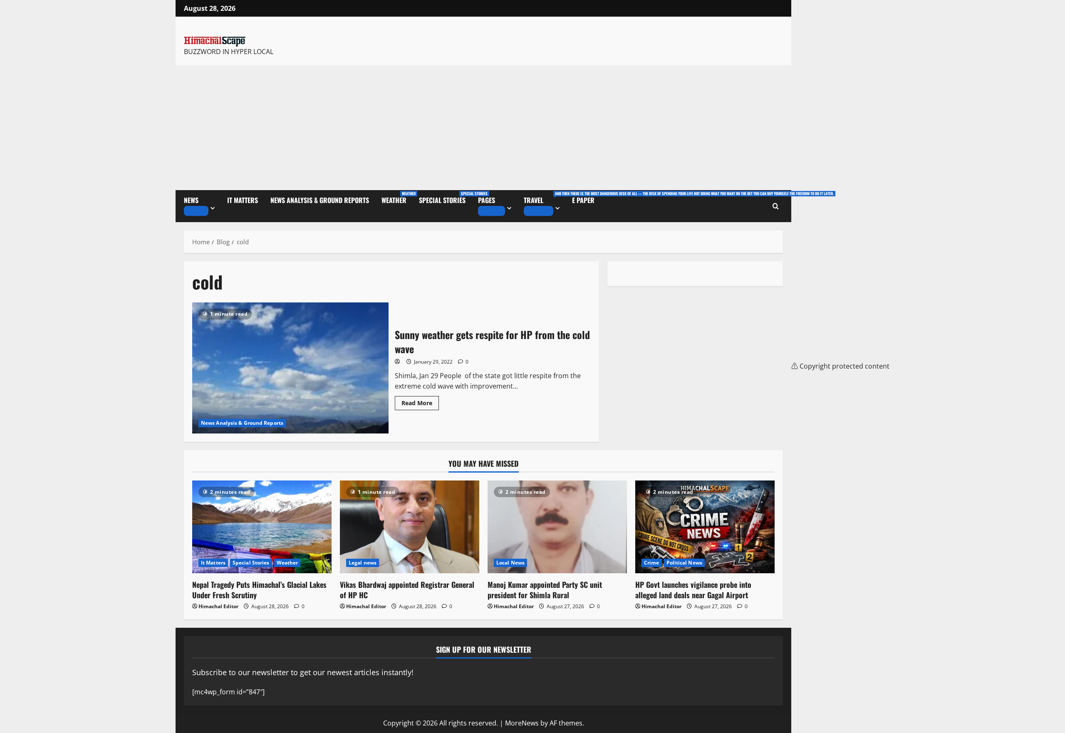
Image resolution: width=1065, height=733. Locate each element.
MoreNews (522, 723)
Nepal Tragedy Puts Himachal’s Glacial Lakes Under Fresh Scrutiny (259, 589)
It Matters (242, 200)
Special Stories (445, 198)
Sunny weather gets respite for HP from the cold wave (290, 367)
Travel (545, 198)
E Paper (583, 200)
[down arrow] (196, 211)
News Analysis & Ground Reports (319, 200)
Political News (684, 562)
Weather (397, 198)
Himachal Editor (218, 606)
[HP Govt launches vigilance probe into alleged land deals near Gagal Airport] (705, 526)
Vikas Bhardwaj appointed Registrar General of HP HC (407, 589)
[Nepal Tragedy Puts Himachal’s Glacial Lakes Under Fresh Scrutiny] (262, 526)
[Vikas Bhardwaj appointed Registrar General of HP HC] (409, 526)
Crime (651, 562)
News (191, 200)
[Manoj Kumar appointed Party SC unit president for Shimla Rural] (557, 526)
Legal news (362, 562)
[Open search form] (775, 206)
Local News (510, 562)
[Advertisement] (483, 127)
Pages (486, 200)
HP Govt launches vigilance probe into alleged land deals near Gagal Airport (693, 589)
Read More (420, 401)
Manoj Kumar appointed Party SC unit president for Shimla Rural (545, 589)
